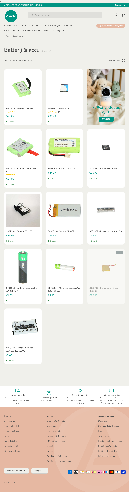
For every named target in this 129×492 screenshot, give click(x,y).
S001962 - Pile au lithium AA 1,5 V (105, 231)
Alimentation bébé (12, 426)
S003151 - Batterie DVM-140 (62, 108)
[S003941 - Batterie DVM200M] (106, 148)
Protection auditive (31, 30)
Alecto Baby (14, 483)
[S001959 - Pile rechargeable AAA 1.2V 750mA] (64, 267)
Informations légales (107, 456)
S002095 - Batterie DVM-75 (61, 168)
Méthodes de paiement (57, 441)
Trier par (8, 60)
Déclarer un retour (55, 431)
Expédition (51, 426)
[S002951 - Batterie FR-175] (23, 210)
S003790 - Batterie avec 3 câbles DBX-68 (105, 289)
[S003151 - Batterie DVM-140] (64, 88)
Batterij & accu (18, 36)
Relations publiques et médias (111, 441)
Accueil (8, 36)
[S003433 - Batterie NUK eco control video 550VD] (23, 327)
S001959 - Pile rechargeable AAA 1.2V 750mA (64, 289)
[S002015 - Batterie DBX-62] (64, 210)
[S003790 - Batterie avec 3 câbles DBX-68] (106, 267)
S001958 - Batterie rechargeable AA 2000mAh (21, 289)
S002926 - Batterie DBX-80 (19, 108)
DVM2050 (106, 119)
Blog (100, 431)
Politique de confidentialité (110, 451)
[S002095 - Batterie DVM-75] (64, 148)
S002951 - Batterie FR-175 (19, 231)
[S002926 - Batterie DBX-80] (23, 88)
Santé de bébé (10, 441)
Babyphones (9, 421)
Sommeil (8, 436)
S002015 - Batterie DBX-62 (61, 231)
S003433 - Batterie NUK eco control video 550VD (19, 349)
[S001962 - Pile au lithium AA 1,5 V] (106, 210)
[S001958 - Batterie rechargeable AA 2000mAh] (23, 267)
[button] (123, 15)
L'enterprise (103, 421)
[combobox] (65, 15)
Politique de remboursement (59, 461)
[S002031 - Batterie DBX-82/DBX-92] (23, 148)
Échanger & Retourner (56, 436)
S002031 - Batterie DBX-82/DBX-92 (22, 170)
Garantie (50, 446)
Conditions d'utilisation (57, 456)
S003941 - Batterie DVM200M (103, 168)
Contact (50, 451)
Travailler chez (104, 436)
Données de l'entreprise (108, 426)
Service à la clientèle (56, 421)
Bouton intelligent (53, 25)
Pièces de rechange (12, 451)
